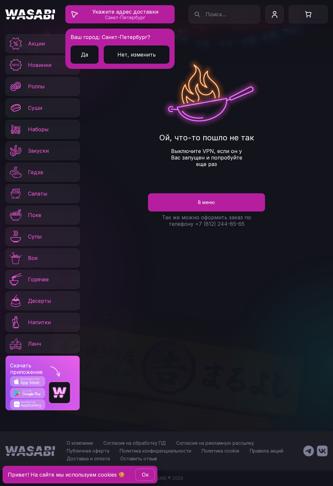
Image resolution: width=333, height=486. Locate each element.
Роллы (36, 86)
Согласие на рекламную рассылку (215, 443)
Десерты (39, 301)
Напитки (39, 322)
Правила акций (266, 451)
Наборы (38, 129)
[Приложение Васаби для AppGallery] (27, 404)
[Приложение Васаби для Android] (27, 393)
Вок (33, 258)
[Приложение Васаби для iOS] (27, 381)
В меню (206, 202)
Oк (145, 474)
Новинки (39, 65)
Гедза (35, 172)
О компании (80, 443)
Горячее (38, 279)
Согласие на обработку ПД (134, 443)
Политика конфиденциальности (155, 451)
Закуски (38, 150)
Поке (34, 215)
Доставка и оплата (88, 458)
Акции (36, 43)
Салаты (37, 193)
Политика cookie (220, 451)
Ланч (34, 343)
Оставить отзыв (138, 458)
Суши (35, 108)
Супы (35, 236)
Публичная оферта (88, 451)
